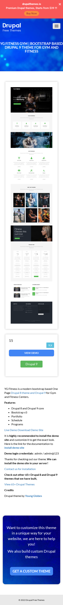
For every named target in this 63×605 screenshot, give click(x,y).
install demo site (14, 447)
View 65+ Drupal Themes (19, 484)
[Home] (11, 27)
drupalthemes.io (31, 4)
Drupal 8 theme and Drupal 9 (28, 392)
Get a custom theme (31, 571)
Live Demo (10, 430)
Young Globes (33, 495)
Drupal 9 (31, 364)
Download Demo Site (30, 430)
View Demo (31, 352)
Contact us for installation (20, 469)
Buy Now (31, 13)
